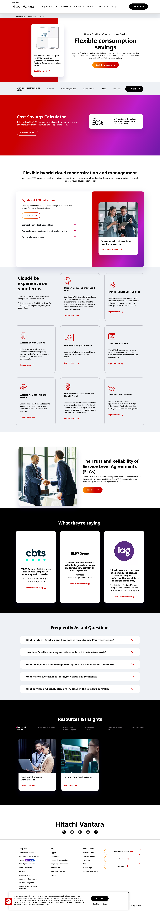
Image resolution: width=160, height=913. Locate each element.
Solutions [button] (77, 6)
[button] (112, 6)
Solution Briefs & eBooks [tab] (115, 728)
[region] (69, 901)
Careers (21, 860)
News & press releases (27, 864)
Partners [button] (102, 6)
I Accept (100, 898)
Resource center (88, 853)
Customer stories (89, 856)
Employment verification (59, 871)
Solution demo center (90, 871)
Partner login (87, 868)
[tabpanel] (80, 765)
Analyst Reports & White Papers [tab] (69, 728)
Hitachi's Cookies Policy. (40, 904)
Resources (116, 89)
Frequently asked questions (60, 864)
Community (55, 856)
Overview (50, 89)
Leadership (22, 871)
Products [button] (65, 6)
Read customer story (34, 588)
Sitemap (138, 905)
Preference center (25, 875)
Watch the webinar (110, 249)
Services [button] (90, 6)
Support (53, 853)
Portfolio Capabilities (68, 89)
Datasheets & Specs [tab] (46, 727)
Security (53, 875)
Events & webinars (25, 868)
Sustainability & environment (29, 856)
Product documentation (59, 860)
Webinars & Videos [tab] (89, 728)
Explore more (70, 315)
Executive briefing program (28, 879)
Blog (84, 864)
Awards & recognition (26, 883)
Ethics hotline (55, 868)
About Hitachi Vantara (27, 853)
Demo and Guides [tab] (21, 728)
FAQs (104, 89)
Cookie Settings (100, 904)
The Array (86, 860)
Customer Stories (89, 89)
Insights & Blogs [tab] (137, 727)
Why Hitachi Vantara (50, 6)
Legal (132, 905)
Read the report (40, 71)
